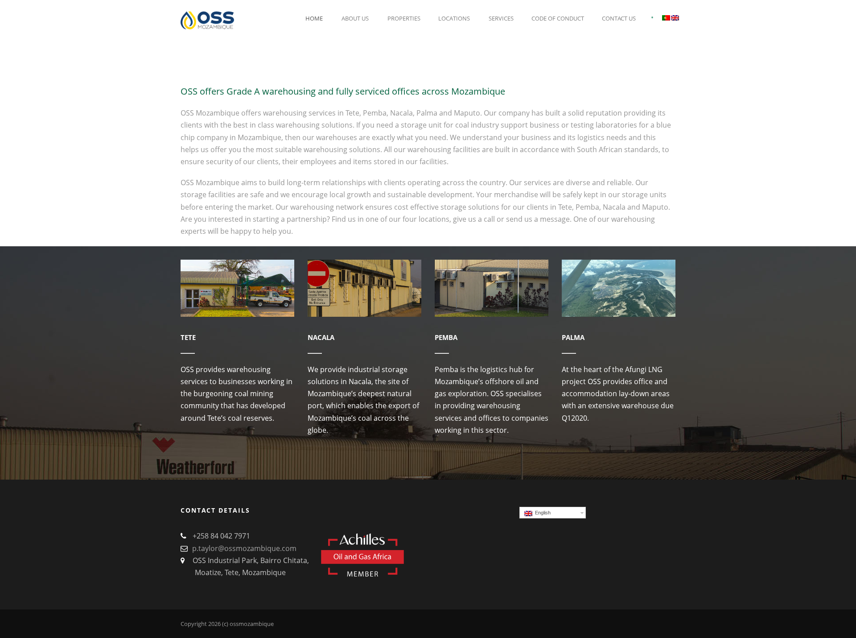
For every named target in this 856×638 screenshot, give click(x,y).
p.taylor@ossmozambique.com (244, 548)
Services (501, 18)
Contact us (619, 18)
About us (355, 18)
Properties (403, 18)
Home (314, 18)
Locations (454, 18)
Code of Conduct (557, 18)
